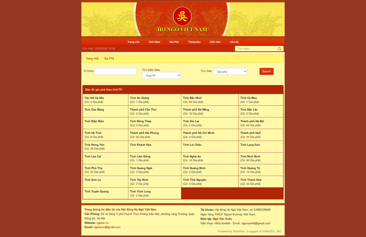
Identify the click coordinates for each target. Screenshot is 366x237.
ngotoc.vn (103, 223)
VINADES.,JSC (271, 231)
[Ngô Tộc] (182, 19)
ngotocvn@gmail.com (107, 227)
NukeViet (238, 231)
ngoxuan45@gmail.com (255, 223)
